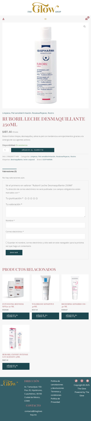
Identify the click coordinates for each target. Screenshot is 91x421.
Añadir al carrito (33, 150)
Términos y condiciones (56, 393)
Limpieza (6, 113)
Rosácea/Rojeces (39, 113)
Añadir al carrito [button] (12, 316)
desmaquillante (17, 159)
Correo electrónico (15, 231)
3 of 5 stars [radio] (31, 198)
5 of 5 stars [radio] (37, 198)
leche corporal (29, 159)
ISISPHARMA (47, 159)
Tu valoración (14, 204)
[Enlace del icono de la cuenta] (3, 19)
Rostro (51, 113)
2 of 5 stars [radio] (28, 198)
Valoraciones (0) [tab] (9, 171)
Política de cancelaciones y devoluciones (57, 384)
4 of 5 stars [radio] (34, 198)
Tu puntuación (14, 198)
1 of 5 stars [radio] (26, 198)
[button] (84, 26)
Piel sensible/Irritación (21, 113)
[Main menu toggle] (45, 19)
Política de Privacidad (55, 400)
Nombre (10, 220)
